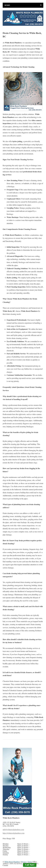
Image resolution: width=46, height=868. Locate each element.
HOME (7, 5)
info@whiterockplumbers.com (13, 829)
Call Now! (29, 864)
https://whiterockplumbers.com (13, 833)
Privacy (23, 862)
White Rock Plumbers (12, 862)
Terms (30, 862)
